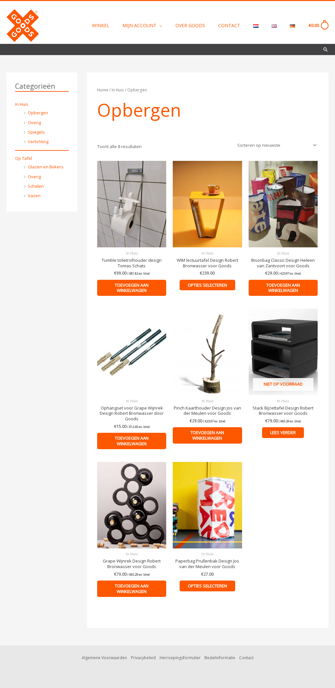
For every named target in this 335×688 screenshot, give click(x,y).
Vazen (34, 196)
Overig (34, 122)
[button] (325, 49)
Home (102, 90)
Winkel (100, 25)
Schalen (36, 186)
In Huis (21, 104)
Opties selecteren (207, 285)
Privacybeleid (143, 657)
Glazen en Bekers (45, 167)
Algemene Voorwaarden (104, 657)
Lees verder (283, 432)
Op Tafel (23, 158)
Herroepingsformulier (180, 657)
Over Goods (190, 25)
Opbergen (38, 113)
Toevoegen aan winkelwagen (132, 288)
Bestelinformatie (219, 657)
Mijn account (139, 25)
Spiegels (36, 132)
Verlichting (38, 141)
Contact (229, 25)
